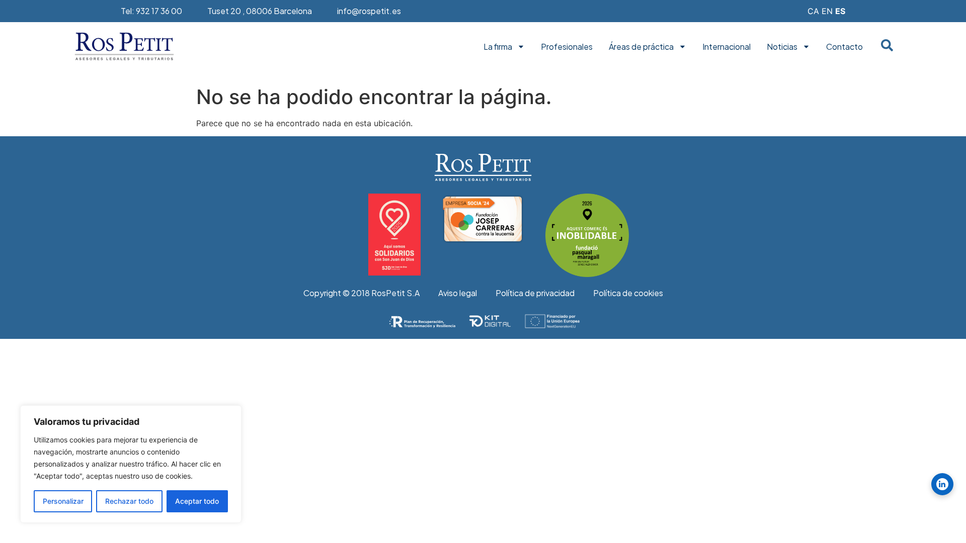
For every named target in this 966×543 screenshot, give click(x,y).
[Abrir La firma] (521, 47)
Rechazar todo (129, 501)
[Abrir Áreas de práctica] (682, 47)
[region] (131, 464)
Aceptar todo (197, 501)
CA (813, 11)
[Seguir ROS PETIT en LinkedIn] (942, 484)
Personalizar (63, 501)
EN (827, 11)
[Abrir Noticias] (806, 47)
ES (840, 11)
